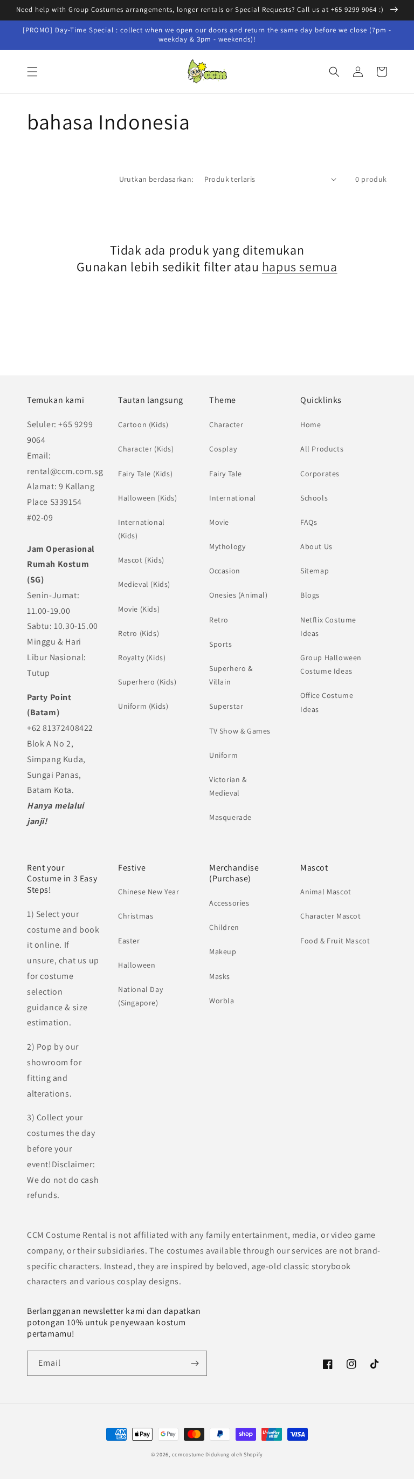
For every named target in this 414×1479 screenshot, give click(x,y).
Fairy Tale (225, 473)
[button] (32, 72)
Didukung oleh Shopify (234, 1454)
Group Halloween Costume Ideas (331, 664)
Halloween (136, 965)
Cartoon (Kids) (143, 424)
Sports (220, 644)
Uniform (223, 755)
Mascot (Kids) (141, 560)
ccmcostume (188, 1454)
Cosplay (223, 449)
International (232, 498)
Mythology (227, 546)
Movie (219, 522)
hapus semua (299, 266)
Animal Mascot (325, 891)
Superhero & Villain (231, 675)
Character (226, 424)
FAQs (308, 522)
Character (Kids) (146, 449)
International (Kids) (141, 528)
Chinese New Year (149, 891)
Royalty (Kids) (141, 657)
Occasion (224, 571)
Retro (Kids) (138, 633)
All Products (321, 449)
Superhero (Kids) (147, 682)
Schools (314, 498)
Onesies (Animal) (238, 595)
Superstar (226, 706)
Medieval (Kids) (144, 584)
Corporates (320, 473)
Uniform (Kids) (143, 706)
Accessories (229, 903)
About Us (316, 546)
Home (310, 424)
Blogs (310, 595)
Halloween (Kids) (147, 498)
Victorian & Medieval (228, 786)
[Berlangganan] (194, 1363)
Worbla (221, 1000)
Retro (219, 620)
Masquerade (230, 817)
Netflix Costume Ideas (328, 626)
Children (224, 927)
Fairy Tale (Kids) (145, 473)
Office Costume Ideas (326, 702)
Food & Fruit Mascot (335, 941)
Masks (219, 976)
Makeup (223, 951)
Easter (129, 941)
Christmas (135, 916)
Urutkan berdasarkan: (156, 179)
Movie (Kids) (139, 609)
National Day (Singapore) (140, 996)
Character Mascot (330, 916)
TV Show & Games (240, 731)
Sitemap (314, 571)
